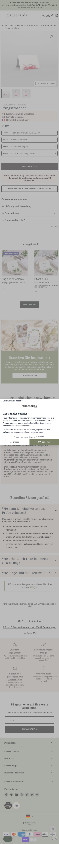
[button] (7, 839)
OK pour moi (44, 442)
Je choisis (14, 442)
